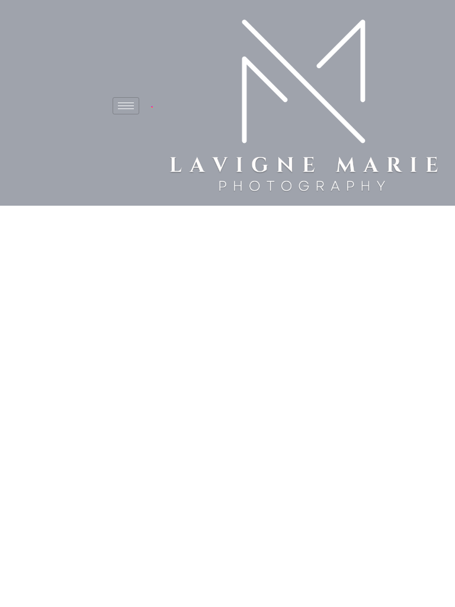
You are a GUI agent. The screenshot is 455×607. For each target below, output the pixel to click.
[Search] (321, 374)
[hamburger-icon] (126, 105)
